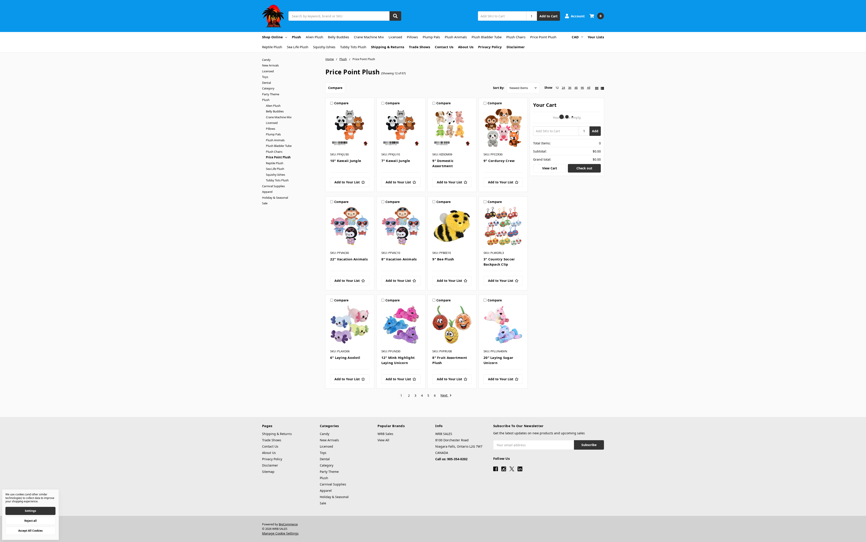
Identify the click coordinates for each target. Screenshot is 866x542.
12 (557, 88)
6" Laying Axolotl (345, 357)
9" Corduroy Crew (499, 160)
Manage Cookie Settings (280, 533)
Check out (584, 168)
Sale (264, 203)
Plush (296, 37)
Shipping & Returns (387, 47)
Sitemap (268, 471)
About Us (465, 47)
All (588, 88)
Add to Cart (548, 16)
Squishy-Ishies (324, 47)
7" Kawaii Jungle (395, 160)
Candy (266, 60)
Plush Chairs (515, 37)
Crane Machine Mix (369, 37)
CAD (575, 37)
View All (383, 440)
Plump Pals (431, 37)
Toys (265, 77)
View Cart (549, 168)
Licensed (395, 37)
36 (569, 88)
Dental (266, 83)
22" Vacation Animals (349, 259)
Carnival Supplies (273, 186)
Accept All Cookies (30, 531)
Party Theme (270, 94)
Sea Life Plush (297, 47)
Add (595, 131)
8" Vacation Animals (399, 259)
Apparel (267, 192)
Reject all (30, 521)
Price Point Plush (543, 37)
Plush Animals (456, 37)
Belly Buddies (338, 37)
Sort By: (498, 88)
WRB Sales (385, 434)
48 (576, 88)
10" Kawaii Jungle (345, 160)
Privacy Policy (490, 47)
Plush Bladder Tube (487, 37)
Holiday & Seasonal (275, 198)
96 (582, 88)
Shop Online (272, 37)
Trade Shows (419, 47)
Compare (335, 88)
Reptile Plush (272, 47)
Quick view (350, 129)
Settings (30, 511)
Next (444, 395)
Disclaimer (516, 47)
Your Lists (596, 37)
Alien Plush (314, 37)
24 (563, 88)
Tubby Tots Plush (353, 47)
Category (268, 88)
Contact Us (444, 47)
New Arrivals (270, 65)
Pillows (412, 37)
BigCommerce (288, 524)
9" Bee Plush (443, 259)
